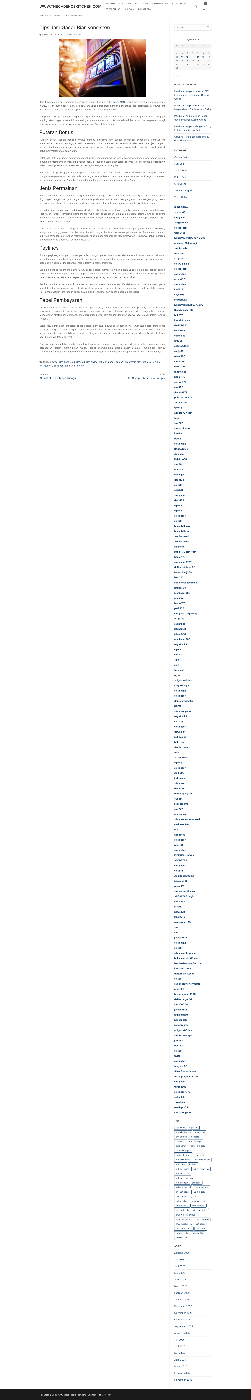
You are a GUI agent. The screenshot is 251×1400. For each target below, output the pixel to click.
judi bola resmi (183, 1159)
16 (209, 57)
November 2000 (183, 1379)
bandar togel (195, 1141)
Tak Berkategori (183, 190)
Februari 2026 (182, 1292)
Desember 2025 (183, 1306)
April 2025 (180, 1359)
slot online (78, 365)
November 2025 (183, 1312)
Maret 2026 (180, 1286)
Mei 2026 (179, 1272)
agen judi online (183, 1132)
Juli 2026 (179, 1259)
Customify (107, 1394)
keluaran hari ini (183, 1187)
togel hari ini (197, 1233)
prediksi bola (182, 1205)
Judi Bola (179, 163)
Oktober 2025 (182, 1319)
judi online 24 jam (201, 1159)
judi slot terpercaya (185, 1178)
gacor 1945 (119, 102)
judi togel (196, 1182)
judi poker (180, 1164)
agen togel (200, 1132)
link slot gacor (106, 361)
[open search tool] (195, 6)
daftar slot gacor (61, 361)
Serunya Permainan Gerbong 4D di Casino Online (192, 138)
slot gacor (45, 365)
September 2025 (183, 1326)
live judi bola (199, 1192)
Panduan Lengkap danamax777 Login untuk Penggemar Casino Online (191, 95)
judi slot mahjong (201, 1169)
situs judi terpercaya (185, 1214)
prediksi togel (198, 1205)
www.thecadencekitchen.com (70, 6)
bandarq (195, 1136)
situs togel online (184, 1224)
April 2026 (180, 1279)
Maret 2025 (180, 1366)
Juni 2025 (179, 1346)
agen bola (180, 1127)
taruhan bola (182, 1233)
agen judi (193, 1127)
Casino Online (181, 157)
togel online (181, 1237)
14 (198, 57)
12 (187, 57)
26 (187, 64)
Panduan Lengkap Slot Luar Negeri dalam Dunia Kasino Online (192, 107)
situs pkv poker (183, 1219)
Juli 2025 (179, 1339)
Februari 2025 (182, 1373)
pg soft (120, 361)
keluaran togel (201, 1187)
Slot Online (75, 35)
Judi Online (180, 170)
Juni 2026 (179, 1266)
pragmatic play (133, 361)
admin (44, 35)
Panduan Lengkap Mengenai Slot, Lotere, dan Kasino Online (192, 128)
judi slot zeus (182, 1182)
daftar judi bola (197, 1146)
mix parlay (181, 1196)
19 (187, 60)
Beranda (44, 16)
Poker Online (181, 177)
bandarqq (180, 1141)
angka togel (181, 1136)
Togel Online (181, 197)
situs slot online (151, 361)
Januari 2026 (181, 1299)
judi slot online (89, 361)
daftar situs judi (183, 1150)
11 (182, 57)
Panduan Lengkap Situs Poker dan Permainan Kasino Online (190, 117)
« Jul (177, 76)
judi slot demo (182, 1169)
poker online (182, 1201)
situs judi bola (182, 1210)
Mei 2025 (179, 1353)
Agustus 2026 (182, 1252)
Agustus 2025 (182, 1333)
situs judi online (200, 1210)
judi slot (75, 361)
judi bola (200, 1155)
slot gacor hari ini (61, 365)
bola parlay (181, 1146)
